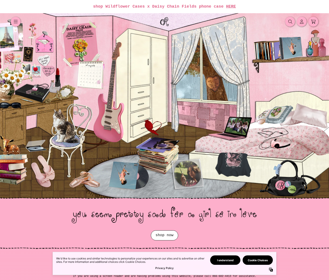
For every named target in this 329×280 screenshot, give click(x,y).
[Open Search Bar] (290, 22)
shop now (164, 235)
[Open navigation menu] (16, 22)
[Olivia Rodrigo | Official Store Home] (164, 22)
